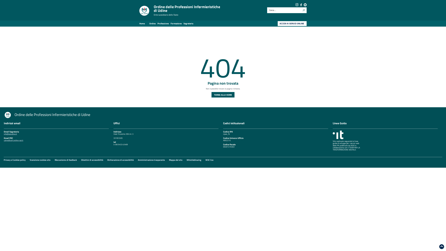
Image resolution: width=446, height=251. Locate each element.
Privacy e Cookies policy (15, 160)
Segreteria (188, 23)
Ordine (152, 23)
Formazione (176, 23)
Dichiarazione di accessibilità (120, 160)
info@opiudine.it (10, 134)
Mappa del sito (175, 160)
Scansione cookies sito (40, 160)
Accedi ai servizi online (292, 23)
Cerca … (272, 10)
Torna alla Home (223, 94)
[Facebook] (301, 5)
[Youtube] (305, 5)
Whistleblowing (194, 160)
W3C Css (209, 160)
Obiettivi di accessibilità (92, 160)
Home (142, 23)
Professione (163, 23)
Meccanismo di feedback (66, 160)
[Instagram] (296, 5)
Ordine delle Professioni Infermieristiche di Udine (187, 10)
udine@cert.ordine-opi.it (13, 140)
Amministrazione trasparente (151, 160)
